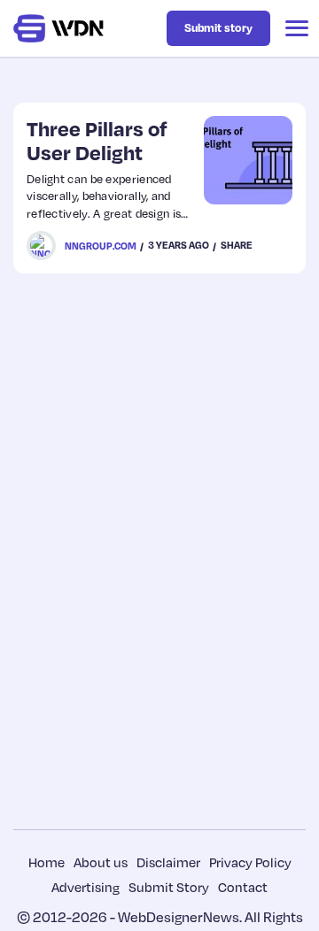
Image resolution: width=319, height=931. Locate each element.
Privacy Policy (250, 862)
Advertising (85, 887)
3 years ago (178, 245)
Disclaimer (168, 862)
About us (101, 862)
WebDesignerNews (178, 917)
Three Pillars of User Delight (97, 140)
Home (46, 862)
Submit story (218, 27)
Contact (243, 887)
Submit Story (168, 887)
